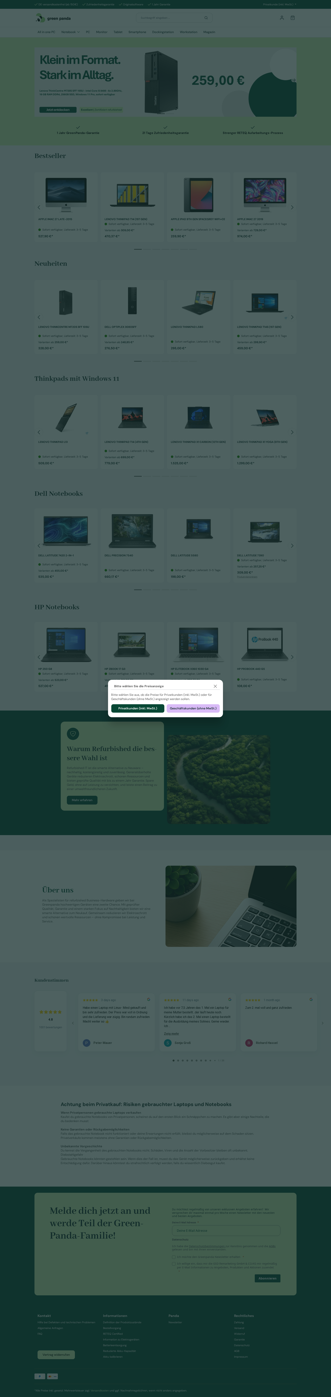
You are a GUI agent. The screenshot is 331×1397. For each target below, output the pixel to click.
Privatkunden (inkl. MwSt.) (137, 708)
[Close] (215, 686)
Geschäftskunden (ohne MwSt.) (193, 708)
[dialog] (165, 698)
